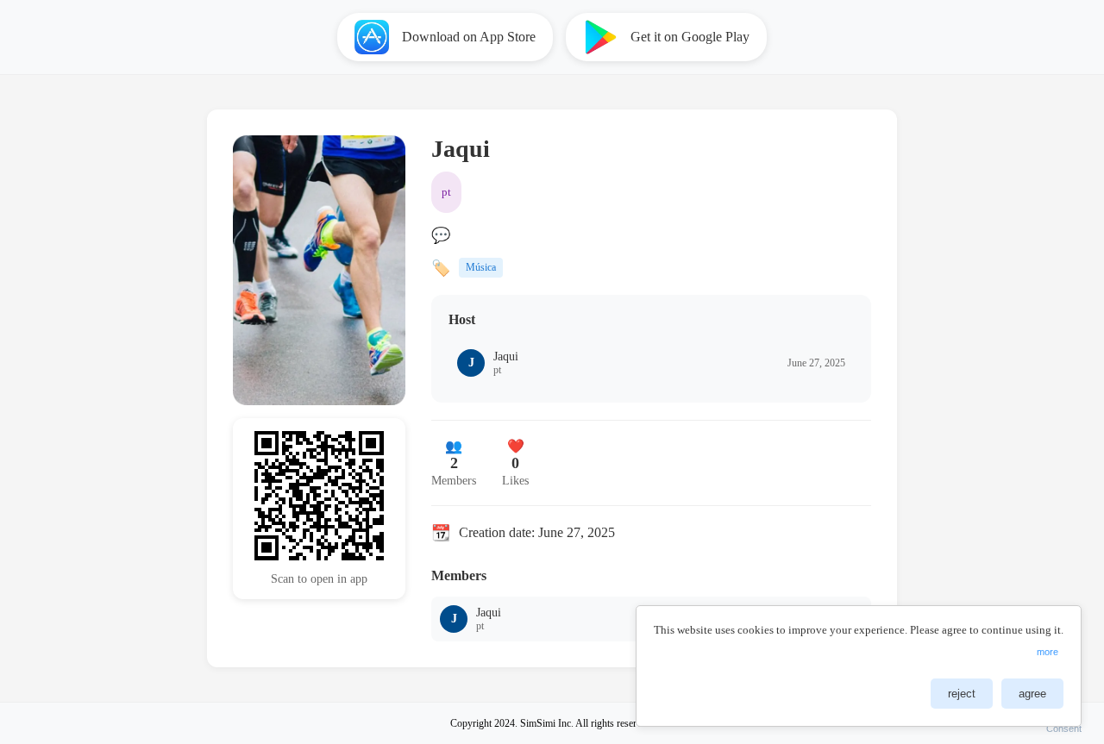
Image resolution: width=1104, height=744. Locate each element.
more (1047, 652)
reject (961, 693)
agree (1032, 693)
